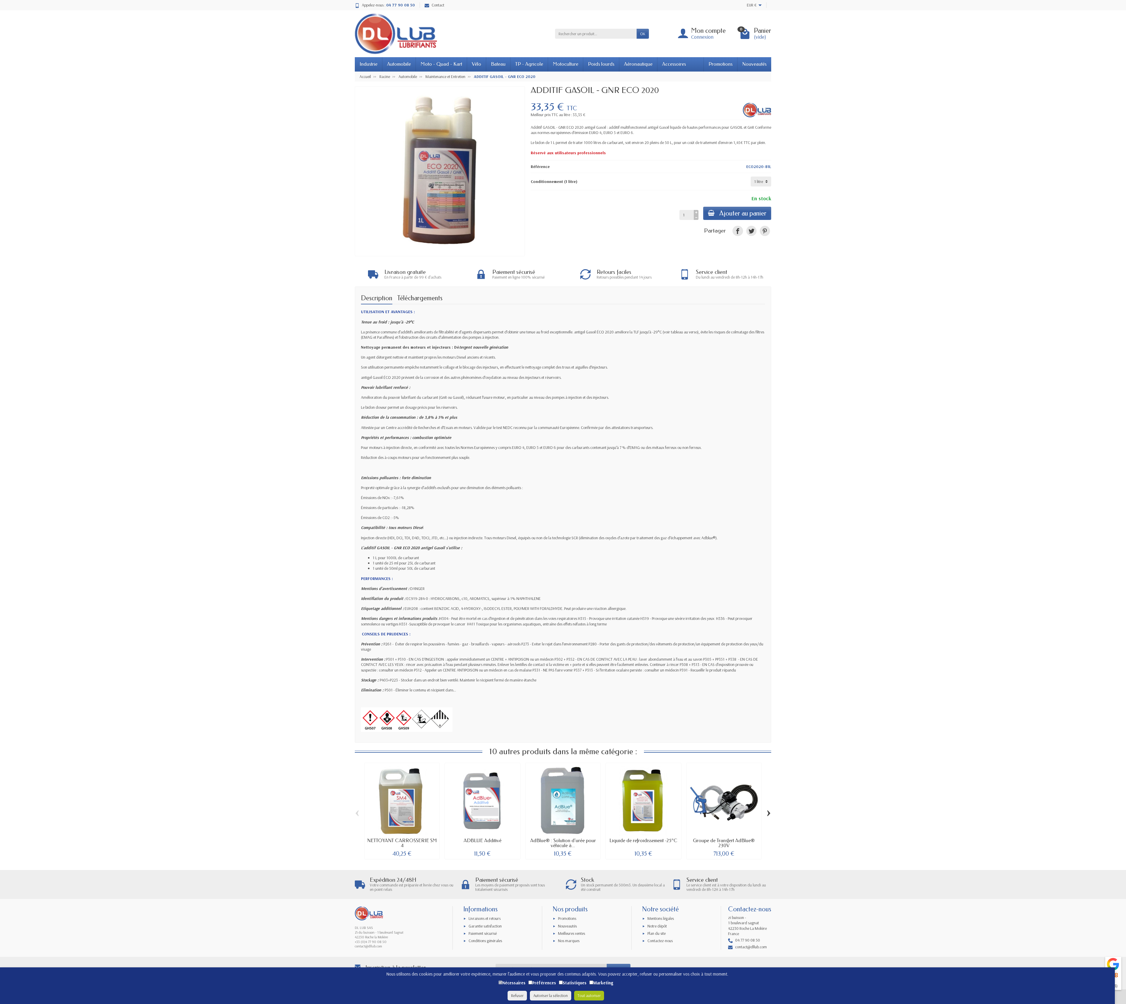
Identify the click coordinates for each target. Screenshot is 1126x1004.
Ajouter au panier (743, 213)
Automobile (399, 64)
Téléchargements (419, 298)
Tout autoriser (589, 995)
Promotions (720, 64)
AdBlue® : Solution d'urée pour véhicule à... (563, 843)
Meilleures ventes (571, 933)
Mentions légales (660, 918)
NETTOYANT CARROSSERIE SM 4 (402, 843)
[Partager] (737, 231)
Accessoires (674, 64)
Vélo (476, 64)
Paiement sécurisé (483, 933)
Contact (438, 5)
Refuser (517, 995)
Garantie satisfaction (485, 926)
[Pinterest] (765, 231)
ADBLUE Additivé (482, 840)
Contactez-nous (660, 940)
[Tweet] (751, 231)
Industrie (368, 64)
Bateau (498, 64)
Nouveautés (754, 64)
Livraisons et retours (485, 918)
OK (642, 33)
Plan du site (656, 933)
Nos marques (568, 940)
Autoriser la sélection (550, 995)
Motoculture (565, 64)
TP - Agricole (529, 64)
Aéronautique (638, 64)
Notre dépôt (657, 926)
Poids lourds (601, 64)
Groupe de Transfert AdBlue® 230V (724, 843)
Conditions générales (485, 940)
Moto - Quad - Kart (441, 64)
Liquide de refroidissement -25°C (643, 840)
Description (376, 298)
